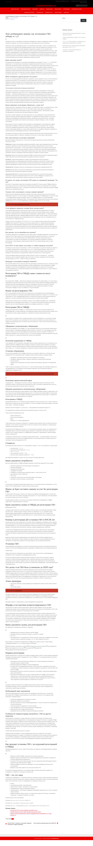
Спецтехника (58, 9)
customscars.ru (46, 5)
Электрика (66, 12)
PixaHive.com (55, 838)
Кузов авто (35, 9)
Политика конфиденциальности (63, 1)
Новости (42, 9)
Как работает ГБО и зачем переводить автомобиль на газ (24, 810)
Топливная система (77, 9)
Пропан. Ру (13, 815)
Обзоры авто (49, 9)
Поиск (63, 18)
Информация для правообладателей (79, 1)
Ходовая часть (49, 12)
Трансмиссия (39, 12)
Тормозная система (29, 12)
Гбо (12, 818)
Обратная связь (83, 2)
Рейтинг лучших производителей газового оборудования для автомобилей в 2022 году (31, 813)
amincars (12, 19)
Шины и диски (58, 12)
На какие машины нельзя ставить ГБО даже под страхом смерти (26, 811)
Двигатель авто (15, 9)
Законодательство (25, 9)
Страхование (66, 9)
